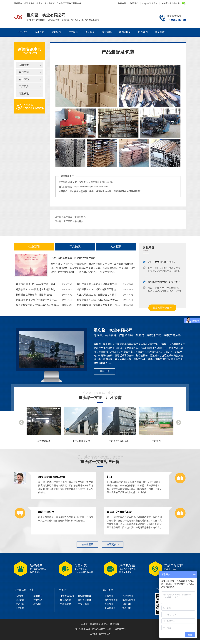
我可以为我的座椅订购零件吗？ (164, 278)
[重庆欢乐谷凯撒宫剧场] (180, 518)
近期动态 (24, 65)
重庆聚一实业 (156, 441)
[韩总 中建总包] (20, 518)
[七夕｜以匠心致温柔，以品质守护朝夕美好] (31, 265)
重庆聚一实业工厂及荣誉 (100, 397)
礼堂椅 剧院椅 (67, 596)
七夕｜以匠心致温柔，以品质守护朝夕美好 (73, 258)
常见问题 (20, 604)
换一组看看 (87, 544)
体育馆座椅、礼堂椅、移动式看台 (18, 17)
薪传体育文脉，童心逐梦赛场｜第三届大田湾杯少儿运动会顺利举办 (112, 305)
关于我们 (22, 32)
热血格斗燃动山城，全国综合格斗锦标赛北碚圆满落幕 (105, 294)
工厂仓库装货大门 (43, 441)
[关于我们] (51, 349)
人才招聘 (116, 246)
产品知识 (75, 246)
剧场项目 (126, 604)
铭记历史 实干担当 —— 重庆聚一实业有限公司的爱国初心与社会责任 (52, 284)
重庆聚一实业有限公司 (113, 330)
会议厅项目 (110, 608)
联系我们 (134, 3)
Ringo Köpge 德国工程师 (51, 476)
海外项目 (126, 608)
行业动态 (37, 600)
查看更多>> (113, 544)
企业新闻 (39, 32)
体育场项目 (127, 596)
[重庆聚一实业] (158, 422)
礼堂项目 (109, 604)
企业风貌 (20, 600)
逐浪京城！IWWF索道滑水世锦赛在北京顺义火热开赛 (44, 289)
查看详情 (104, 371)
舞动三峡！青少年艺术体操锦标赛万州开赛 (99, 284)
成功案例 (56, 32)
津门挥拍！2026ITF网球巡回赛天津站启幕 (98, 289)
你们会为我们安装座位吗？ (162, 258)
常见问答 (160, 32)
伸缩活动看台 (84, 596)
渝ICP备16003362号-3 (100, 634)
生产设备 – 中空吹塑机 (74, 217)
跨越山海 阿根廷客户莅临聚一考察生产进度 (38, 300)
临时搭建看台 (84, 600)
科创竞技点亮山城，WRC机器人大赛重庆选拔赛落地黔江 (106, 300)
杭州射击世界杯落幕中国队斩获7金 (34, 294)
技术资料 (107, 32)
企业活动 (24, 79)
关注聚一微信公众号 (171, 3)
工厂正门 (118, 441)
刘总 (109, 476)
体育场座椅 (65, 600)
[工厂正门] (120, 422)
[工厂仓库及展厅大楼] (83, 422)
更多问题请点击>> (162, 307)
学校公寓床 (83, 604)
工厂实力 (24, 86)
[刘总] (180, 483)
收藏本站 (122, 3)
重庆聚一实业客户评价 (100, 461)
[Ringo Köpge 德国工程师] (20, 483)
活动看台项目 (111, 600)
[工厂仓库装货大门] (45, 422)
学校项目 (109, 596)
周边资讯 (24, 93)
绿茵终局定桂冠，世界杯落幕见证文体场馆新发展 (42, 305)
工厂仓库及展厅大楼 (81, 441)
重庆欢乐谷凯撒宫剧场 (119, 512)
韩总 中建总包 (46, 512)
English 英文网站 (150, 3)
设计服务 (90, 32)
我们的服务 (125, 32)
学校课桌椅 (65, 604)
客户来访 (24, 72)
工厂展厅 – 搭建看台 (73, 221)
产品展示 (73, 32)
